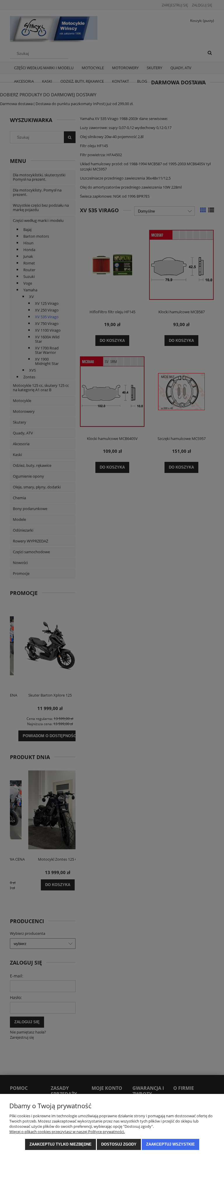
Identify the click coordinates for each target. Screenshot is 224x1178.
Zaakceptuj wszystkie (170, 1144)
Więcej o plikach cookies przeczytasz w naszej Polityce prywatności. (67, 1131)
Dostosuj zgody (118, 1144)
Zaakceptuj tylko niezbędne (60, 1144)
